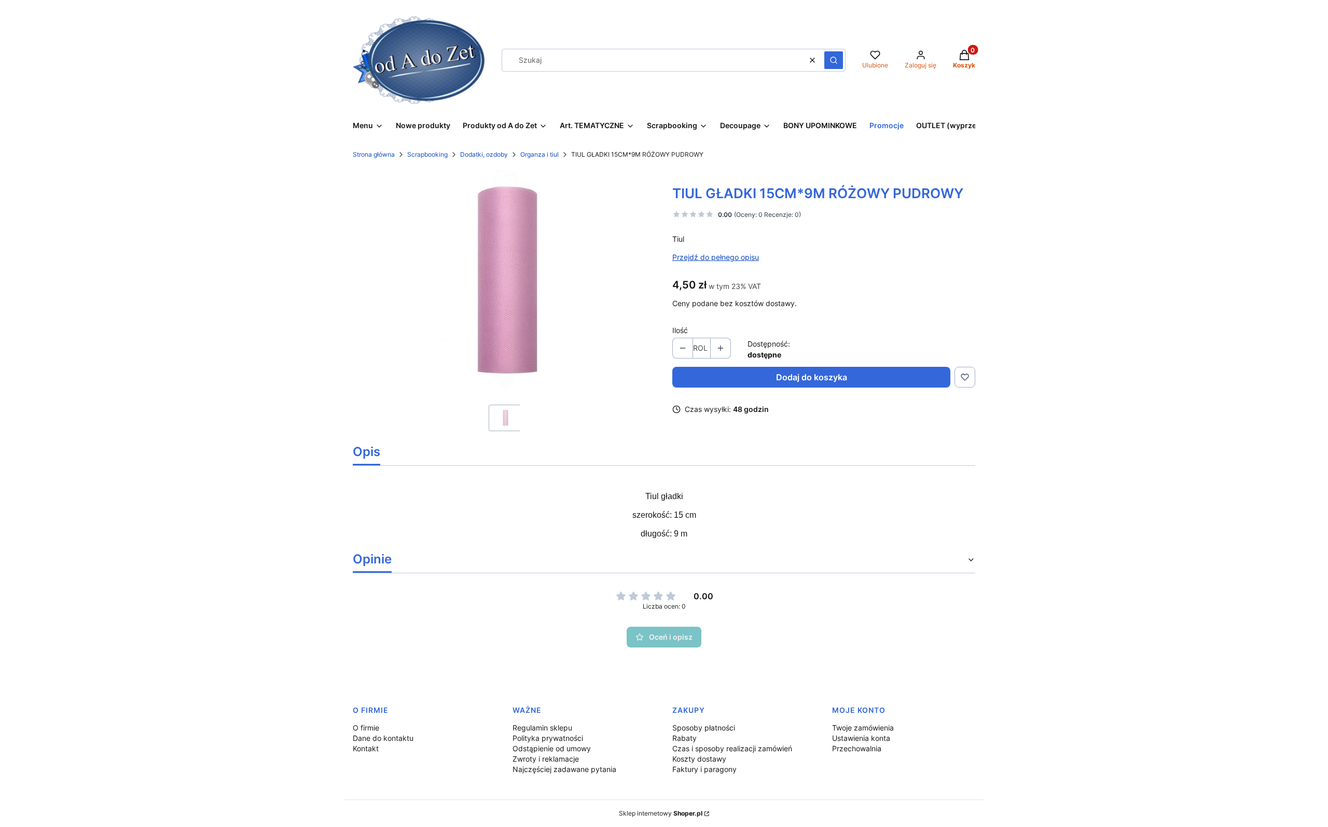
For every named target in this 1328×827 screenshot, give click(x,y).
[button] (833, 60)
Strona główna (374, 154)
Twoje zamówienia (863, 727)
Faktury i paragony (704, 769)
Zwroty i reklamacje (546, 758)
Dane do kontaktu (383, 738)
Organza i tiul (539, 154)
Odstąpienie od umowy (552, 748)
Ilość (680, 330)
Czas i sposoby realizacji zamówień (732, 748)
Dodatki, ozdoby (484, 154)
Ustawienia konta (861, 738)
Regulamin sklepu (542, 727)
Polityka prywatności (548, 738)
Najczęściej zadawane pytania (564, 769)
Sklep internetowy (660, 813)
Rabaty (684, 738)
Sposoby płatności (703, 727)
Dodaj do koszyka (811, 377)
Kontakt (366, 748)
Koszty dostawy (699, 758)
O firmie (366, 727)
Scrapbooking (427, 154)
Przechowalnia (856, 748)
